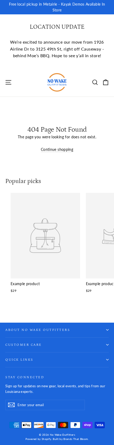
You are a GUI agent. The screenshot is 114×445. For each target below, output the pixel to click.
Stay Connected (24, 377)
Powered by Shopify (38, 438)
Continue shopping (57, 149)
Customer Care (23, 345)
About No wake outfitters (37, 330)
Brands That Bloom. (75, 438)
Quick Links (19, 359)
